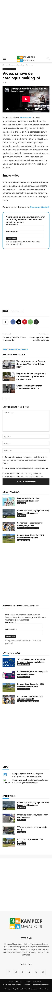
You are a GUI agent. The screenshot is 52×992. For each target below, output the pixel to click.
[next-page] (8, 398)
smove (20, 311)
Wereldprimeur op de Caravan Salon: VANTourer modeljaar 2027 (31, 364)
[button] (4, 58)
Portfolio (27, 984)
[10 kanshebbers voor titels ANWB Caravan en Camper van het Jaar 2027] (9, 662)
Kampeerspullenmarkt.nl (23, 773)
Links (11, 982)
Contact (27, 982)
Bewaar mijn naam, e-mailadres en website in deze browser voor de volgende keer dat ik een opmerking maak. (25, 460)
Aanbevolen (21, 503)
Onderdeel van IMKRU (41, 984)
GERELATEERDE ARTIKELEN (15, 349)
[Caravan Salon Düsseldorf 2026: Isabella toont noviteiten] (9, 538)
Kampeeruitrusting (16, 65)
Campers (29, 65)
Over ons (19, 982)
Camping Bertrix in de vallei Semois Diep (39, 338)
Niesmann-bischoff (39, 207)
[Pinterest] (24, 321)
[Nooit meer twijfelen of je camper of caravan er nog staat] (9, 674)
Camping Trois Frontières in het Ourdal (14, 338)
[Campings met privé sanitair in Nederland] (9, 842)
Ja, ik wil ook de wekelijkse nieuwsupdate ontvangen (26, 468)
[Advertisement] (26, 27)
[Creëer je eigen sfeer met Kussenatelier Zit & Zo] (9, 388)
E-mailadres (13, 231)
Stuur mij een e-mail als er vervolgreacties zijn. (23, 473)
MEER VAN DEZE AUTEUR (14, 354)
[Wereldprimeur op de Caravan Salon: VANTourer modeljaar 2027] (9, 364)
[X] (18, 321)
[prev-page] (4, 398)
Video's (13, 69)
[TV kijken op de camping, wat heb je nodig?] (9, 830)
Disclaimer (37, 982)
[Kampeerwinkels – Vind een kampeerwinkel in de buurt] (9, 501)
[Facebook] (13, 321)
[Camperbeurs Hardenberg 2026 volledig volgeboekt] (9, 526)
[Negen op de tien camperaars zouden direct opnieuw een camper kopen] (9, 376)
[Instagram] (15, 972)
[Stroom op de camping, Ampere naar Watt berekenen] (9, 818)
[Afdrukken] (36, 321)
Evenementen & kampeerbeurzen (28, 528)
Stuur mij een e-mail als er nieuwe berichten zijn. (24, 477)
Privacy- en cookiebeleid (12, 984)
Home (5, 65)
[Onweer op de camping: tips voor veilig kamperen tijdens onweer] (9, 513)
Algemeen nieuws (23, 540)
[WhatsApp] (30, 321)
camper (12, 311)
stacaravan (25, 117)
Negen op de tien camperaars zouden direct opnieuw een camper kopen (31, 376)
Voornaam (12, 224)
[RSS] (29, 972)
